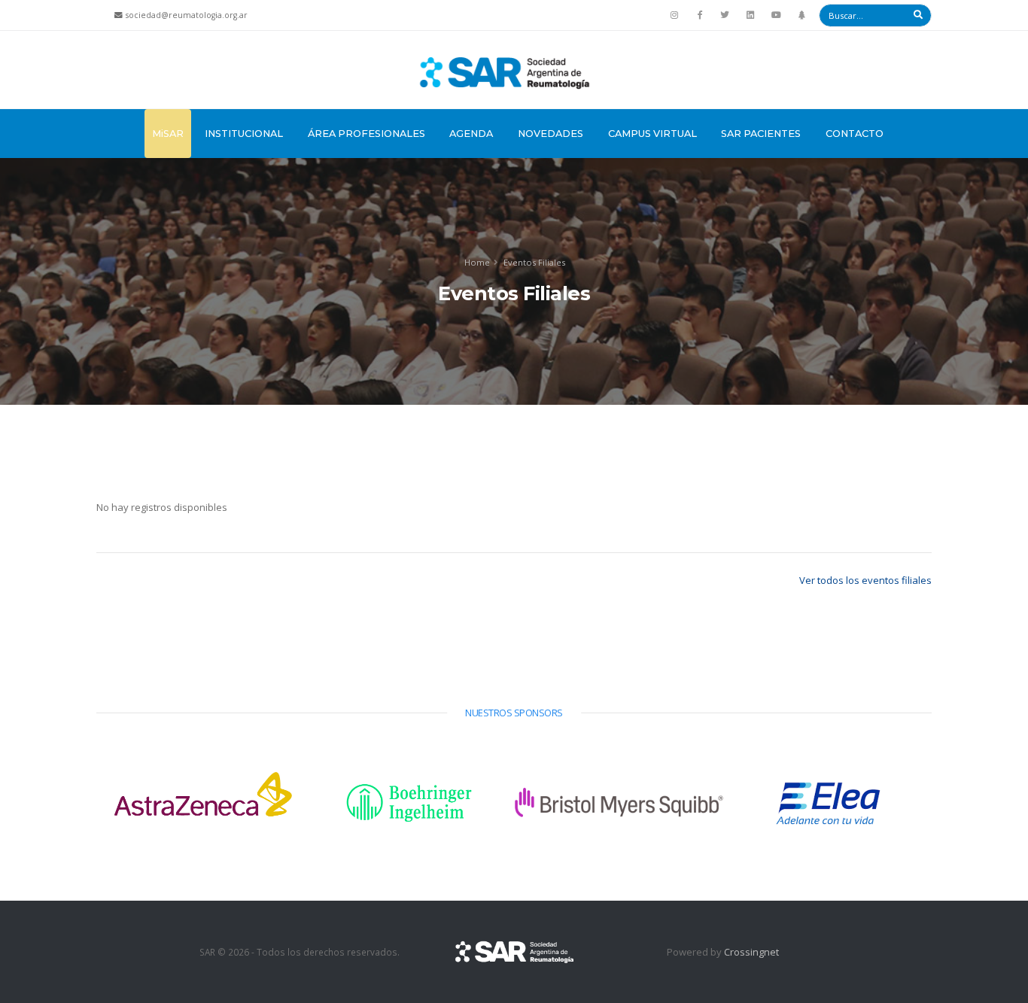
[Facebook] (699, 15)
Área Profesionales (366, 133)
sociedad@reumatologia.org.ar (187, 15)
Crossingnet (751, 952)
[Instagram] (674, 15)
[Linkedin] (750, 15)
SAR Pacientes (761, 133)
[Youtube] (775, 15)
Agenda (471, 133)
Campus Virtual (652, 133)
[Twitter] (725, 15)
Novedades (550, 133)
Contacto (855, 133)
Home (477, 262)
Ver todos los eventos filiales (865, 580)
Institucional (244, 133)
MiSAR (168, 133)
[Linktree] (801, 15)
